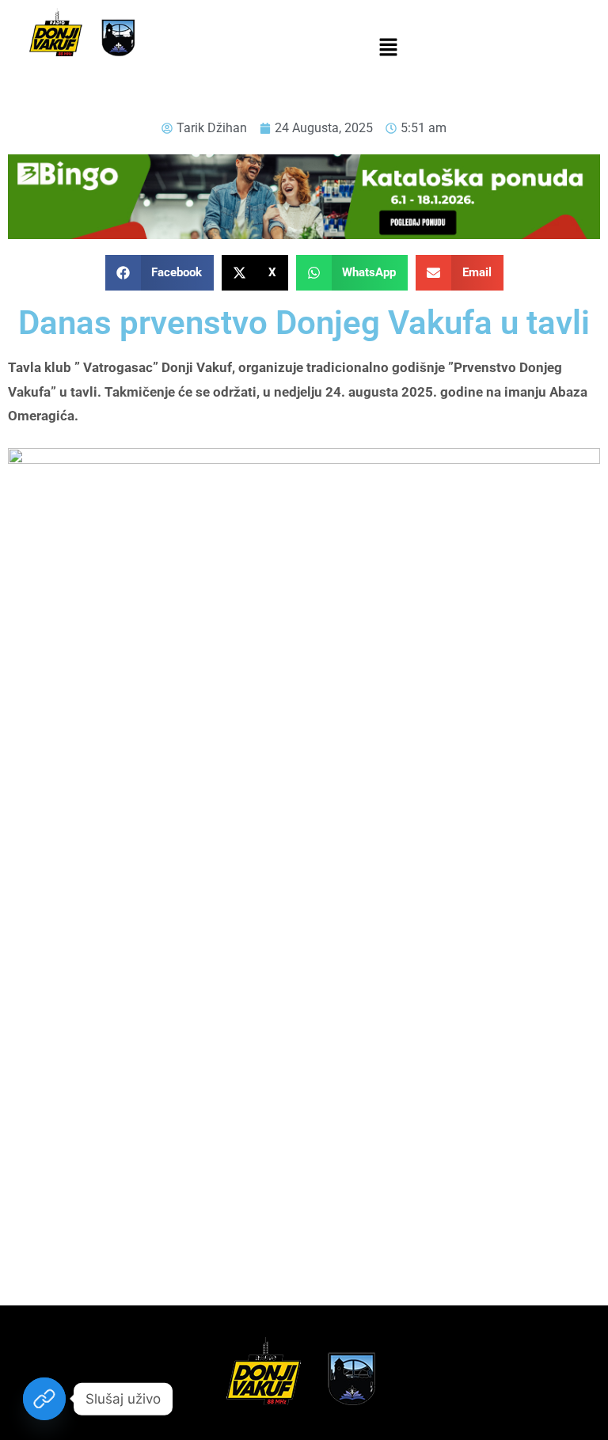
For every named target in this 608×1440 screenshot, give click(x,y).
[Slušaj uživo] (44, 1398)
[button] (388, 48)
